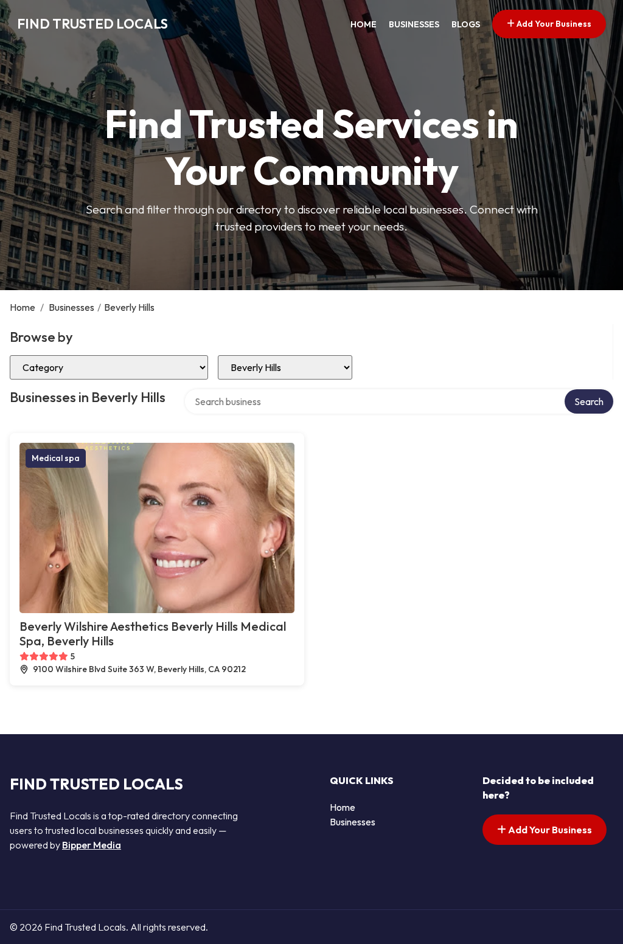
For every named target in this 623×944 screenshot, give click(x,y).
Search (589, 401)
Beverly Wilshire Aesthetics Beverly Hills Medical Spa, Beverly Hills (152, 633)
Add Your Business (553, 23)
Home (363, 24)
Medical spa (56, 458)
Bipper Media (91, 845)
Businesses (414, 24)
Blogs (465, 24)
